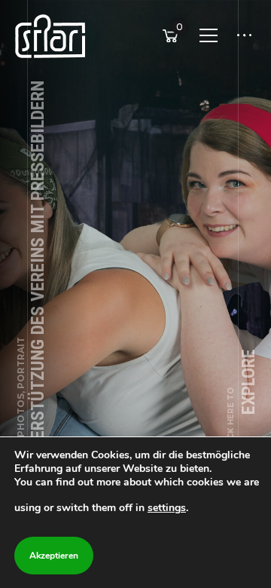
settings (167, 508)
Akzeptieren (53, 556)
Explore (242, 400)
